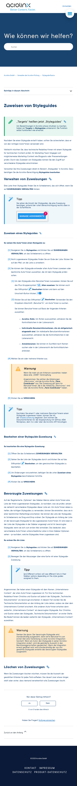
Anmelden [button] (66, 6)
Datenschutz (22, 772)
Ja (29, 703)
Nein (48, 703)
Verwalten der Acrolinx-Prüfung (28, 75)
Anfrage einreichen (47, 721)
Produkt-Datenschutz (50, 772)
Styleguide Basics (48, 75)
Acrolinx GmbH (9, 75)
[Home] (21, 7)
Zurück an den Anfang (13, 733)
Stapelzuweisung (27, 418)
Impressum (47, 768)
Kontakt (31, 768)
